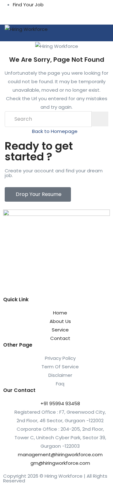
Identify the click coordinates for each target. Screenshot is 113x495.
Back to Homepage (55, 131)
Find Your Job (28, 4)
